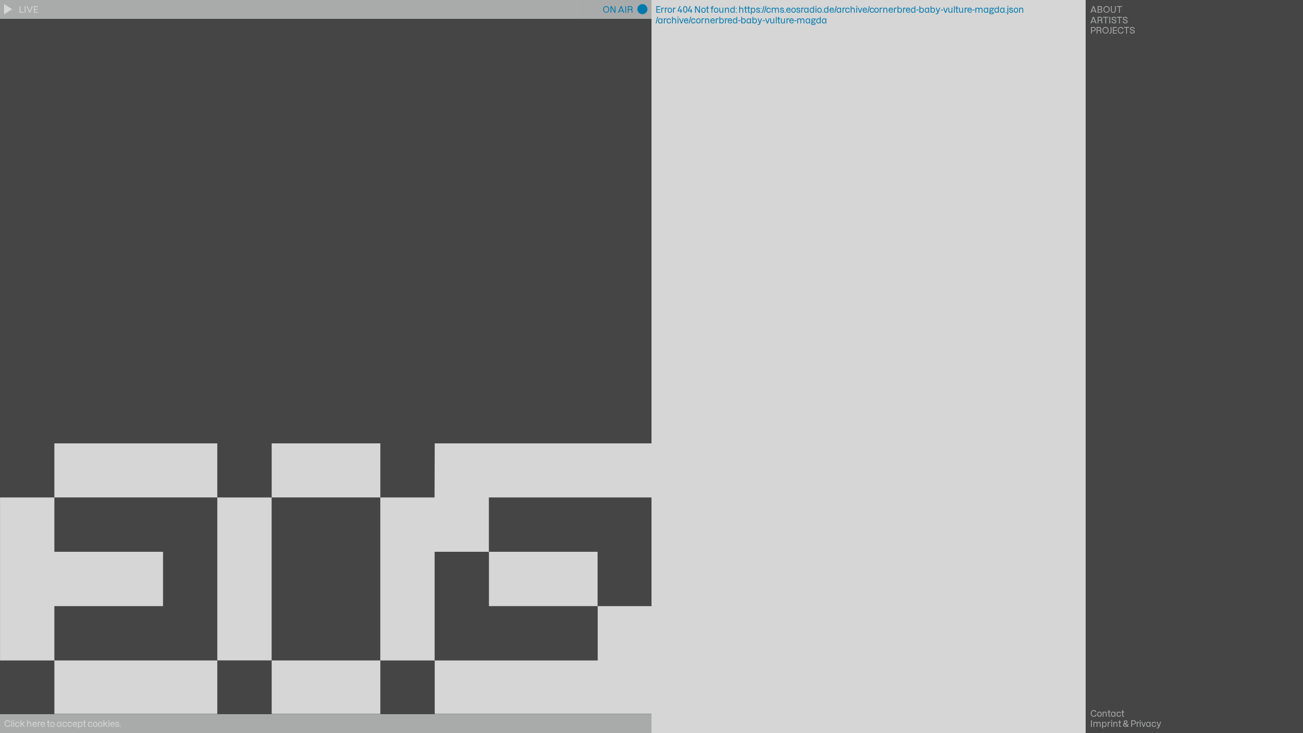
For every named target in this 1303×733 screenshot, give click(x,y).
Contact (1107, 713)
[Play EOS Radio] (9, 9)
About (1106, 9)
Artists (1109, 20)
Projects (1112, 30)
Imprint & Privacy (1126, 723)
